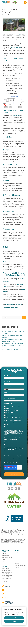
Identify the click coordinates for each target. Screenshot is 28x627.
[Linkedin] (19, 488)
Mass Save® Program (6, 568)
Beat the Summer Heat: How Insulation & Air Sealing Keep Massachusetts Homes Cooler (13, 345)
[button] (25, 2)
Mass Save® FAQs (5, 581)
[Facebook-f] (9, 488)
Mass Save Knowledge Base (20, 565)
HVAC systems (18, 34)
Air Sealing (4, 553)
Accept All (14, 617)
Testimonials (17, 557)
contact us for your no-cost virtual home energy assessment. (13, 279)
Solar (3, 561)
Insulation (4, 559)
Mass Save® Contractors (6, 570)
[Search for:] (12, 317)
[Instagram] (16, 488)
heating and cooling (15, 47)
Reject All (14, 621)
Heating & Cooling (5, 555)
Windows (4, 563)
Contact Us (17, 563)
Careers (16, 559)
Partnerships (17, 554)
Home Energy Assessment (7, 557)
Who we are (17, 552)
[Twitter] (12, 488)
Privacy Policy (17, 567)
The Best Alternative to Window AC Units (13, 349)
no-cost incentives (13, 288)
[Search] (24, 317)
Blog (15, 561)
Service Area (17, 555)
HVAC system (16, 115)
